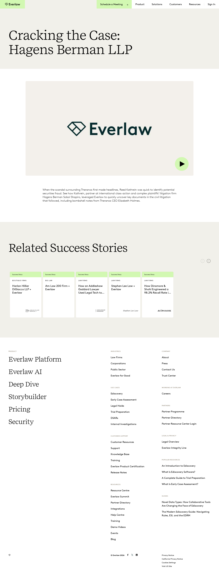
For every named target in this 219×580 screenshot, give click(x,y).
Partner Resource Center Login (179, 423)
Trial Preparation (120, 411)
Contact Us (168, 369)
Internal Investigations (123, 424)
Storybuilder (27, 397)
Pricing (19, 409)
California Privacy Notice (172, 559)
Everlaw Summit (120, 496)
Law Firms (116, 357)
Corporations (118, 363)
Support (115, 448)
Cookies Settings (169, 562)
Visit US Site (167, 566)
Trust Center (169, 375)
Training (115, 460)
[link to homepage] (9, 555)
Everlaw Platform (34, 359)
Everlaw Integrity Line (174, 447)
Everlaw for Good (120, 375)
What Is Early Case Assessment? (180, 484)
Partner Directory (120, 502)
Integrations (118, 508)
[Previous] (202, 261)
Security (21, 422)
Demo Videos (118, 527)
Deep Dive (23, 384)
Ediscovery (117, 393)
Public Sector (118, 369)
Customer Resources (122, 441)
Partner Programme (173, 411)
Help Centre (117, 514)
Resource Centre (120, 490)
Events (114, 533)
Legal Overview (170, 441)
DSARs (114, 417)
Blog (113, 539)
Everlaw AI (25, 372)
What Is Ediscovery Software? (178, 471)
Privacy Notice (168, 555)
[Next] (209, 261)
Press (165, 363)
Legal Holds (117, 405)
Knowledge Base (120, 454)
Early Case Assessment (123, 399)
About (165, 357)
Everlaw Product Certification (127, 466)
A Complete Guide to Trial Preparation (183, 477)
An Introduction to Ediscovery (178, 465)
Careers (166, 393)
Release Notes (119, 472)
